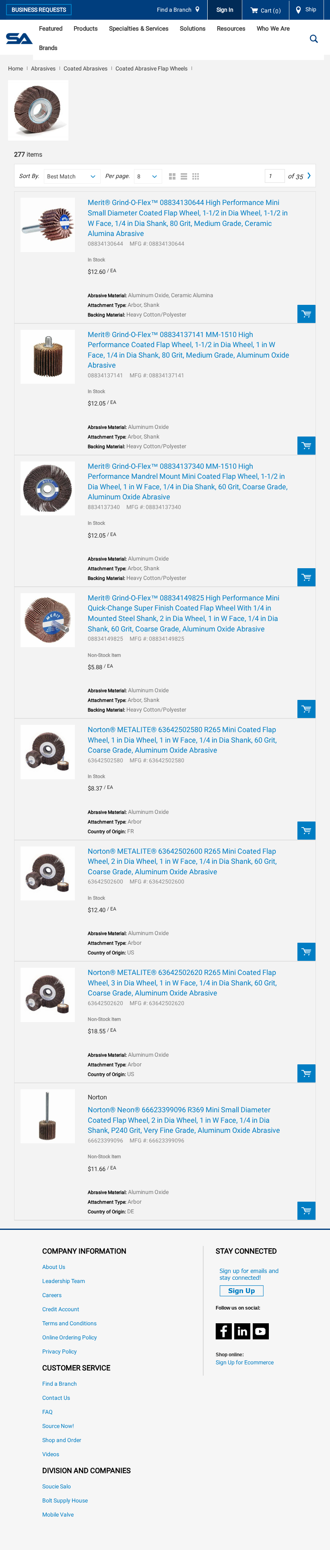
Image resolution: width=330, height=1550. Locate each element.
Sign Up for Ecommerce (245, 1363)
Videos (50, 1454)
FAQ (47, 1412)
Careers (52, 1295)
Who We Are (273, 28)
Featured (50, 28)
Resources (231, 28)
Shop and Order (61, 1440)
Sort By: (29, 176)
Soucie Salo (56, 1487)
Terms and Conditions (69, 1323)
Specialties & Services (139, 28)
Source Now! (58, 1426)
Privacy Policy (59, 1352)
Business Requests (39, 9)
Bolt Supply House (65, 1501)
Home (15, 68)
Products (86, 28)
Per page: (117, 176)
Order (306, 314)
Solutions (193, 28)
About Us (53, 1267)
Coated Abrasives (85, 68)
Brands (48, 48)
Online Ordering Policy (69, 1338)
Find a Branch (174, 9)
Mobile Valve (58, 1515)
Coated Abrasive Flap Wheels (152, 68)
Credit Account (60, 1309)
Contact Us (56, 1398)
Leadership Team (63, 1281)
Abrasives (43, 68)
